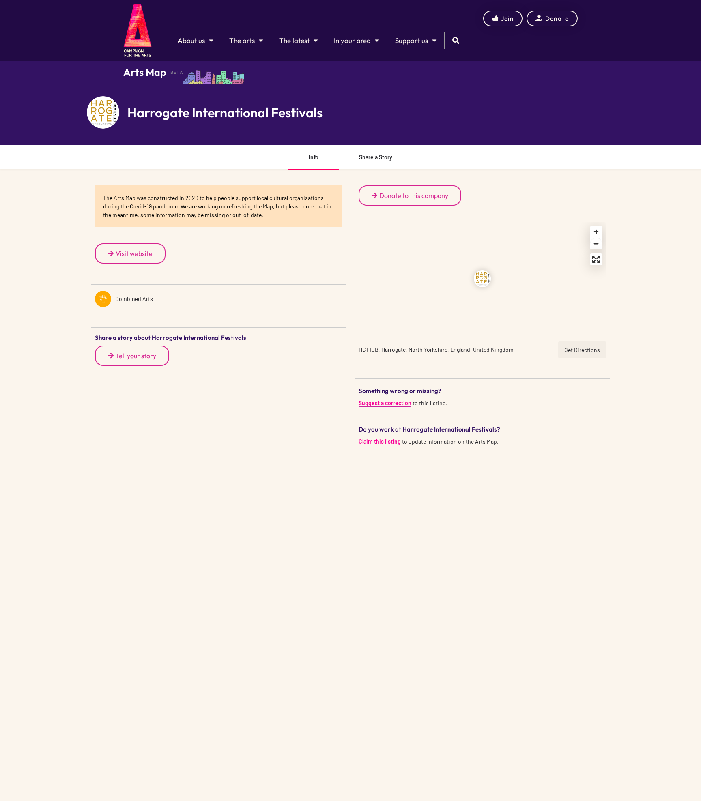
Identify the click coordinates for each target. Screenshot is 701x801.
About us (191, 40)
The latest (294, 40)
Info (313, 157)
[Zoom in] (596, 232)
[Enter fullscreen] (596, 259)
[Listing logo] (103, 112)
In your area (352, 40)
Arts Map (144, 72)
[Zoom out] (596, 243)
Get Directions (582, 349)
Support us (411, 40)
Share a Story (375, 157)
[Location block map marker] (482, 278)
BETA (176, 72)
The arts (242, 40)
